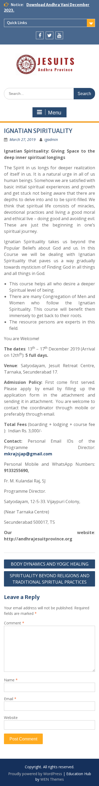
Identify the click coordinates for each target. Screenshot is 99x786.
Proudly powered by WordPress (35, 773)
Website (11, 717)
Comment (14, 622)
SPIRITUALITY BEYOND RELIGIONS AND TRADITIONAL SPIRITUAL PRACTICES (49, 579)
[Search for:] (49, 93)
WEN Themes (52, 779)
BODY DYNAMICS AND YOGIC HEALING (49, 564)
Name (11, 679)
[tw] (49, 35)
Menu (54, 113)
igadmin (51, 139)
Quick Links (17, 22)
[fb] (40, 35)
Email (10, 698)
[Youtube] (59, 35)
